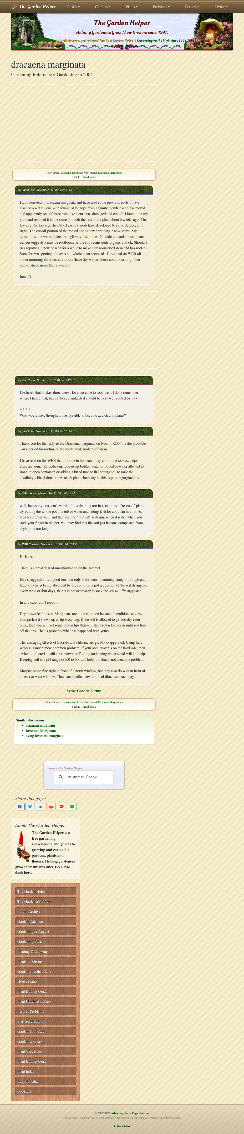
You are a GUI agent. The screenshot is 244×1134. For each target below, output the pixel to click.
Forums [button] (191, 6)
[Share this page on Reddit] (51, 806)
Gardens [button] (101, 6)
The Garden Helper (37, 6)
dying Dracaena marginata (45, 735)
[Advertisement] (84, 123)
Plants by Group (29, 961)
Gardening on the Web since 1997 (161, 40)
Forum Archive (28, 911)
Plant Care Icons (29, 1051)
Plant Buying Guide (32, 991)
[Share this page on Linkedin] (40, 806)
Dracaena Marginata (109, 172)
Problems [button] (160, 6)
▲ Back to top (122, 1126)
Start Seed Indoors (31, 1021)
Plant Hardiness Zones (34, 1001)
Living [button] (220, 6)
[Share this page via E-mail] (71, 806)
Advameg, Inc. (120, 1113)
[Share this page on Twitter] (30, 806)
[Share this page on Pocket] (61, 806)
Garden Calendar (30, 921)
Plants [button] (130, 6)
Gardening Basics (30, 941)
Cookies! (24, 1091)
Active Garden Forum (83, 690)
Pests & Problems (30, 1011)
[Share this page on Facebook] (20, 806)
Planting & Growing (32, 951)
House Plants (27, 981)
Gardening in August (33, 931)
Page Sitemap (140, 1113)
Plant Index (25, 1071)
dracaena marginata (71, 172)
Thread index (88, 177)
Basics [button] (72, 6)
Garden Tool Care (31, 1031)
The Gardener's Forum (34, 901)
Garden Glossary (30, 1041)
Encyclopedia (27, 1081)
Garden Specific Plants (34, 971)
